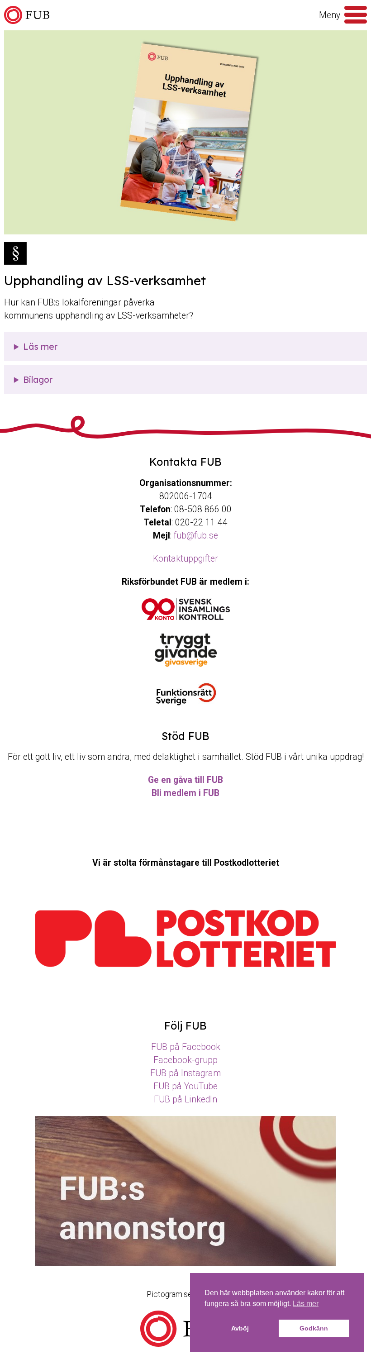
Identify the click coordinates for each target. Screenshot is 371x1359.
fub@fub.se (196, 535)
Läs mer (40, 346)
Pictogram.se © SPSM (185, 1294)
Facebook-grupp (185, 1060)
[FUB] (26, 15)
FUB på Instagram (185, 1073)
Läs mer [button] (306, 1303)
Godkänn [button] (314, 1328)
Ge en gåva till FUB (185, 780)
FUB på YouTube (185, 1086)
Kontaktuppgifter (185, 558)
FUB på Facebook (185, 1047)
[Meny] (355, 15)
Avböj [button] (240, 1328)
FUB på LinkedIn (185, 1099)
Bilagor (37, 379)
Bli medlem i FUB (185, 793)
